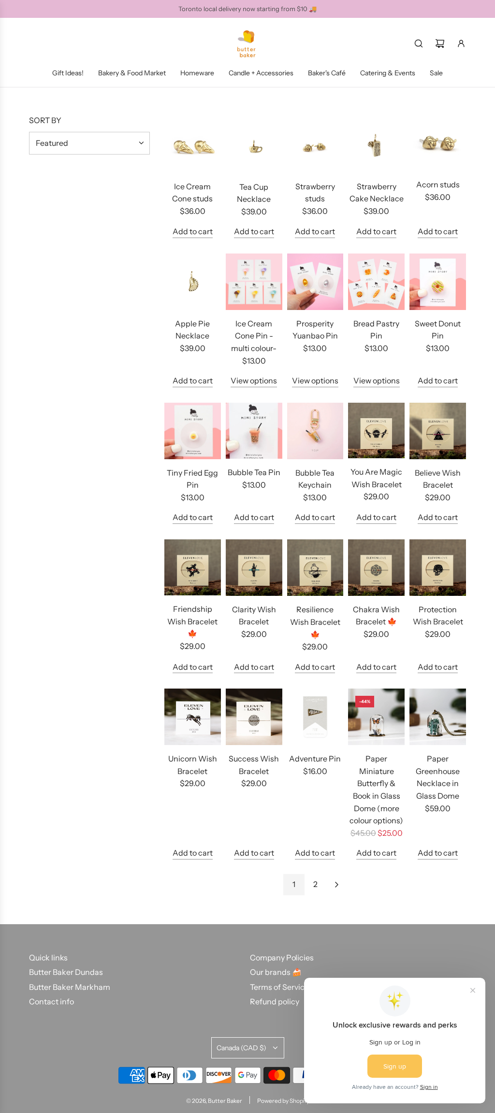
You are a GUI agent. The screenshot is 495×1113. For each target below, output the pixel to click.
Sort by (45, 120)
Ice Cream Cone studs (192, 193)
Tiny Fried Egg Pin (192, 479)
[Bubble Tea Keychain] (315, 431)
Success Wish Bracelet (254, 765)
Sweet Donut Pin (438, 330)
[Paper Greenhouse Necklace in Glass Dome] (437, 717)
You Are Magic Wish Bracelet (376, 478)
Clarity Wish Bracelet (254, 616)
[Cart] (440, 43)
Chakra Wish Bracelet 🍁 (376, 616)
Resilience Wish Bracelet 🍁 (315, 622)
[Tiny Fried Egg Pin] (192, 431)
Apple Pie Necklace (192, 330)
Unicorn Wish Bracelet (192, 765)
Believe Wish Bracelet (438, 479)
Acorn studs (438, 184)
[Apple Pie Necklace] (192, 282)
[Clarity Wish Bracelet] (254, 567)
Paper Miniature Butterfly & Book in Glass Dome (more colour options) (376, 789)
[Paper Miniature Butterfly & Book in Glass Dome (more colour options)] (376, 717)
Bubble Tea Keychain (315, 479)
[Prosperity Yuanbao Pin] (315, 282)
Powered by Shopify (283, 1100)
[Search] (418, 43)
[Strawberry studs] (315, 144)
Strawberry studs (315, 193)
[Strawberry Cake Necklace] (376, 144)
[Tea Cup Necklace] (254, 144)
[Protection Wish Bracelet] (437, 567)
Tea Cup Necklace (254, 193)
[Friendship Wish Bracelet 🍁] (192, 567)
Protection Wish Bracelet (438, 616)
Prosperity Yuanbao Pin (315, 330)
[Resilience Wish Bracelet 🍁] (315, 567)
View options (254, 380)
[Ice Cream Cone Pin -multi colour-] (254, 282)
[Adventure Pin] (315, 717)
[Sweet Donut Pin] (437, 282)
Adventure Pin (315, 758)
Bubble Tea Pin (254, 472)
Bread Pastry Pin (376, 330)
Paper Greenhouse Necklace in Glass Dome (438, 777)
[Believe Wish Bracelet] (437, 431)
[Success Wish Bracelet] (254, 717)
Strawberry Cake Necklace (376, 193)
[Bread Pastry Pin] (376, 282)
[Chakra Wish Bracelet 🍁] (376, 567)
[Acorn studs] (437, 143)
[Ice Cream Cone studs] (192, 144)
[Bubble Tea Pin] (254, 431)
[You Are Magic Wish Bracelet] (376, 430)
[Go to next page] (336, 884)
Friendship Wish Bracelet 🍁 (192, 621)
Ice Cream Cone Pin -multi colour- (254, 336)
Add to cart (193, 231)
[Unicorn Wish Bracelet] (192, 717)
